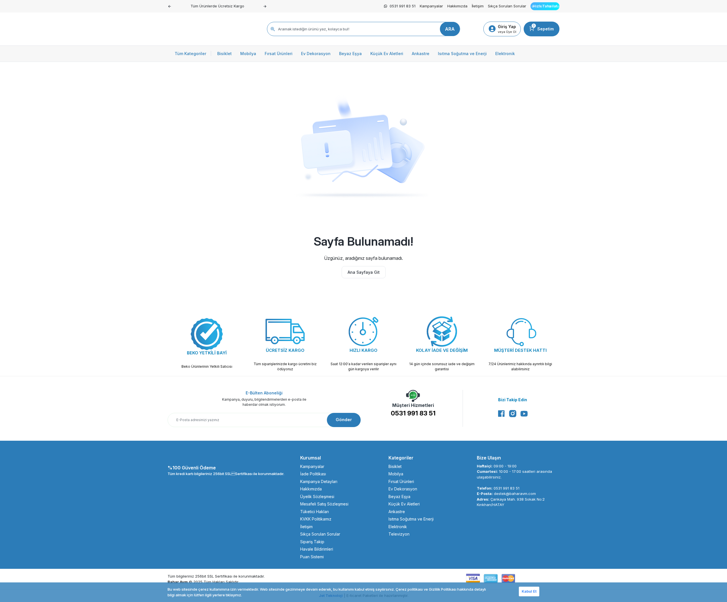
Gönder (344, 419)
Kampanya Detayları (318, 481)
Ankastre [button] (420, 53)
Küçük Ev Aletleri (404, 503)
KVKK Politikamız (315, 519)
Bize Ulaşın (489, 458)
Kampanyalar (431, 6)
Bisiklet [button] (224, 53)
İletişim (478, 6)
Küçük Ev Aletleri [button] (386, 53)
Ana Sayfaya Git (364, 272)
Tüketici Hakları (314, 511)
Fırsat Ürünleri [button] (279, 53)
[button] (170, 6)
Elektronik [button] (505, 53)
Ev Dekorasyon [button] (316, 53)
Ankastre (396, 511)
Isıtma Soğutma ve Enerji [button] (462, 53)
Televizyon (399, 534)
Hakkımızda (457, 6)
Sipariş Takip (312, 541)
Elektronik (397, 526)
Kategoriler (400, 458)
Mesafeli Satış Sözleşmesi (324, 503)
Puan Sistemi (312, 556)
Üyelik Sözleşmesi (317, 496)
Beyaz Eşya (399, 496)
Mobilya (395, 473)
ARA (450, 29)
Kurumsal (310, 458)
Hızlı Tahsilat (545, 6)
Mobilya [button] (248, 53)
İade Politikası (313, 473)
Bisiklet (395, 466)
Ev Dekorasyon (402, 488)
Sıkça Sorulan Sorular (507, 6)
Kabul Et (529, 591)
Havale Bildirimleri (316, 549)
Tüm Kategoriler (193, 53)
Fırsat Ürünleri (401, 481)
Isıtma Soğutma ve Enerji (411, 519)
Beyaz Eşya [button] (350, 53)
